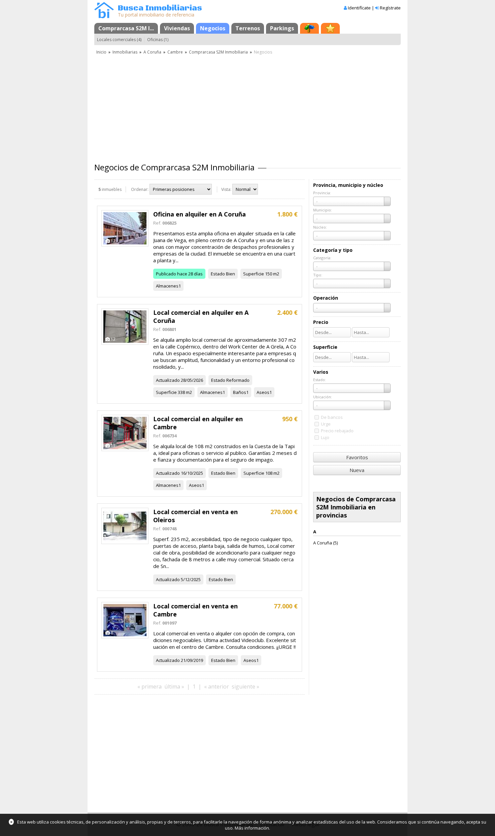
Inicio (101, 52)
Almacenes (167, 286)
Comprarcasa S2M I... (126, 28)
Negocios (212, 28)
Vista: (226, 189)
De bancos (332, 417)
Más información (252, 828)
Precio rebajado (337, 431)
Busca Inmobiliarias (160, 8)
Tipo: (317, 274)
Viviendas (177, 28)
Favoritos (357, 457)
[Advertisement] (247, 106)
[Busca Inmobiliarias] (104, 16)
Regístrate (390, 8)
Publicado (166, 274)
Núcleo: (320, 227)
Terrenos (247, 28)
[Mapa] (309, 28)
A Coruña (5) (325, 543)
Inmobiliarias (124, 52)
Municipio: (322, 209)
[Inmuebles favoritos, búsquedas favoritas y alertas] (330, 28)
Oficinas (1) (157, 39)
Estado (218, 274)
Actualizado (168, 380)
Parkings (282, 28)
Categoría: (322, 257)
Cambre (175, 52)
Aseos (263, 392)
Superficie (253, 274)
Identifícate (359, 8)
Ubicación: (322, 396)
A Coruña (152, 52)
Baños (239, 392)
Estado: (319, 379)
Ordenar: (139, 189)
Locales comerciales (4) (119, 39)
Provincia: (322, 192)
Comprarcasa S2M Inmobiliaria (218, 52)
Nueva (357, 470)
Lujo (325, 437)
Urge (326, 424)
